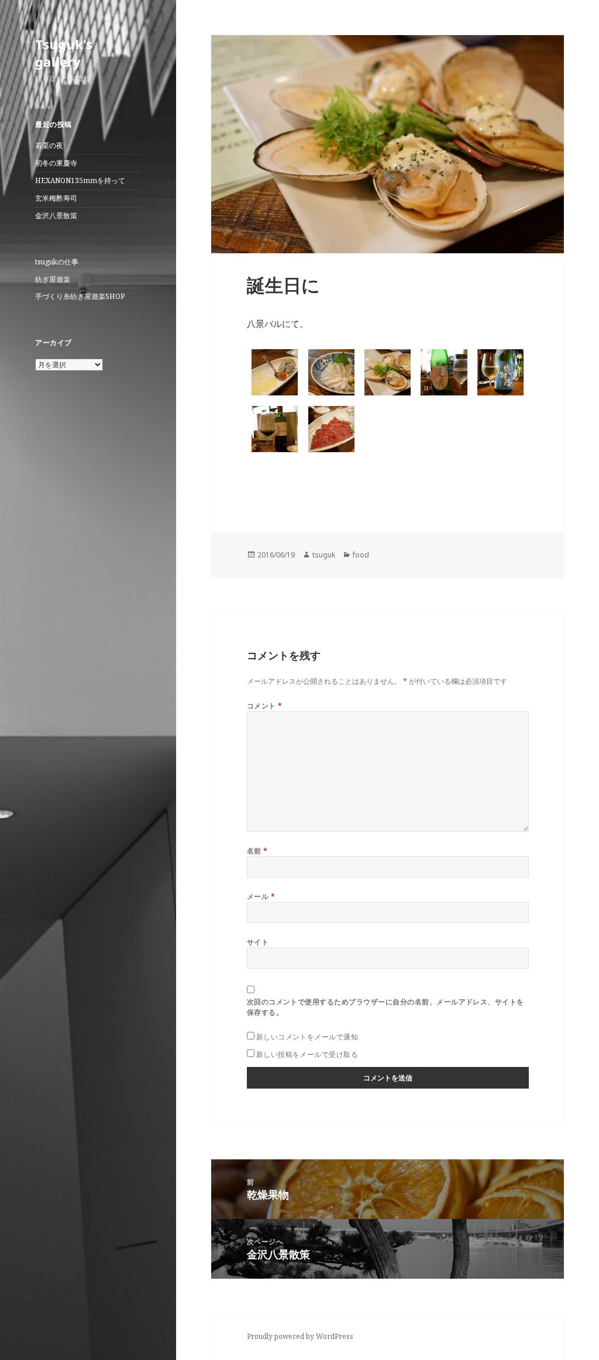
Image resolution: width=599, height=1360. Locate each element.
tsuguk (323, 555)
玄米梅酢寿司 (56, 198)
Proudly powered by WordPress (300, 1336)
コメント (265, 706)
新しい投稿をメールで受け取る (307, 1054)
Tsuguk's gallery (63, 52)
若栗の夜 (49, 145)
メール (261, 896)
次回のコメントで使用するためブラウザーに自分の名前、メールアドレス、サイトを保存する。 (385, 1007)
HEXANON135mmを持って (80, 180)
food (361, 555)
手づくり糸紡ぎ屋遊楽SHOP (80, 296)
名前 (257, 851)
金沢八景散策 (56, 216)
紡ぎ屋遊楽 (52, 279)
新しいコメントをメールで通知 (307, 1037)
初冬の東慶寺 (56, 163)
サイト (257, 942)
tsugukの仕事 (56, 262)
